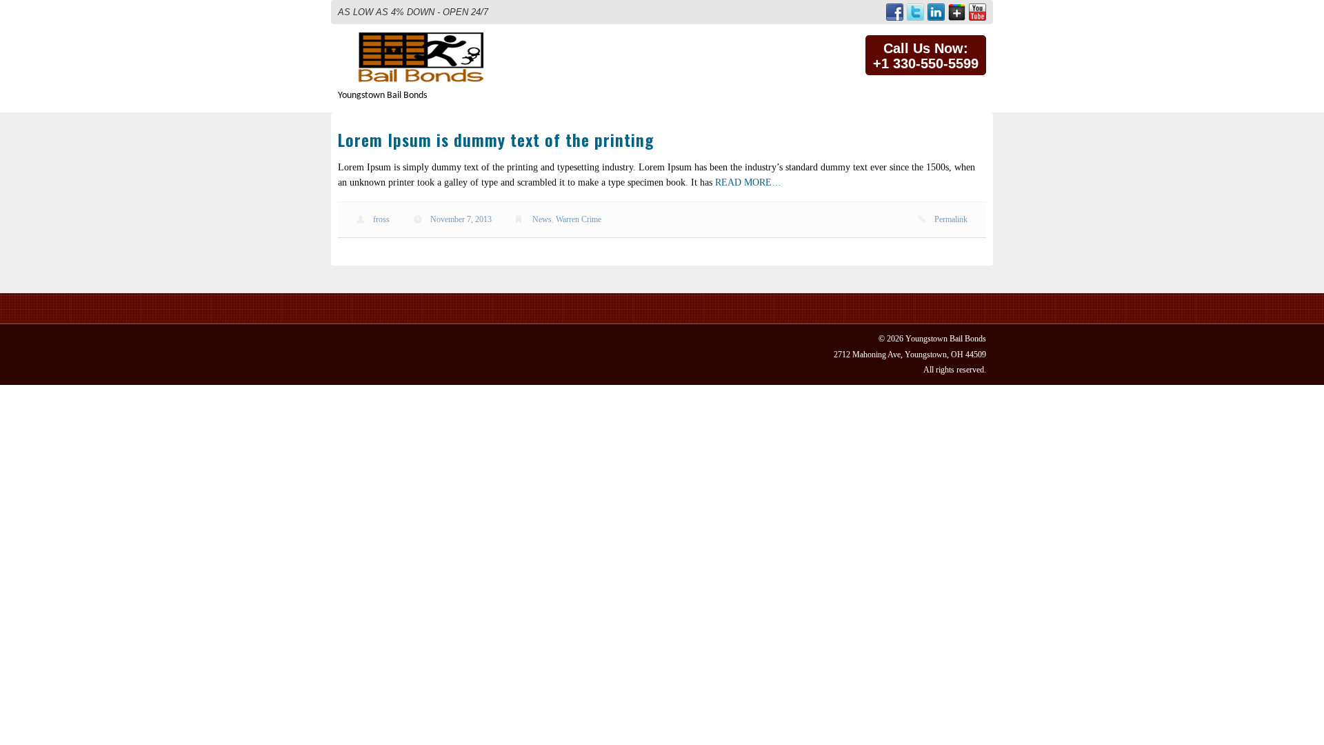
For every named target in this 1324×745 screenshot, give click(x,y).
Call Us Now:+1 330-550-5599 (926, 56)
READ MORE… (748, 182)
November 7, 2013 (461, 219)
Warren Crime (578, 219)
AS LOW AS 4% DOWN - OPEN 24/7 (413, 12)
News (542, 219)
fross (381, 219)
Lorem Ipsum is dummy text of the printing (496, 139)
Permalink (950, 219)
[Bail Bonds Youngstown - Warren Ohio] (425, 38)
